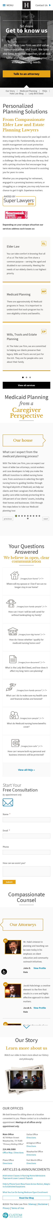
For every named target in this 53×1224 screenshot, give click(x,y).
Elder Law (13, 246)
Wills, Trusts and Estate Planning (22, 336)
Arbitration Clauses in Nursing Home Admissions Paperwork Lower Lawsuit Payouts (24, 1176)
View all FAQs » (26, 769)
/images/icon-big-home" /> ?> (27, 638)
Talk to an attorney (26, 74)
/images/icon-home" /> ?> (26, 583)
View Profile (40, 968)
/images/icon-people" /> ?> (26, 722)
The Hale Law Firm (26, 5)
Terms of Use (17, 1208)
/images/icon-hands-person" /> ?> (26, 694)
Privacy (6, 1208)
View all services (26, 385)
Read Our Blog (26, 1197)
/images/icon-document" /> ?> (26, 666)
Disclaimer (43, 1204)
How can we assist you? (14, 863)
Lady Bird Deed (36, 93)
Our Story (10, 91)
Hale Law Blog (17, 93)
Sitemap (32, 1204)
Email (6, 830)
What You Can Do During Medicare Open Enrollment (25, 1192)
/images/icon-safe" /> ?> (26, 750)
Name (6, 814)
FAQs (44, 91)
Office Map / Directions (13, 1152)
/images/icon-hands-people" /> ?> (27, 610)
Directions (31, 1137)
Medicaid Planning (28, 91)
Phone (6, 846)
